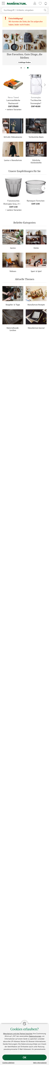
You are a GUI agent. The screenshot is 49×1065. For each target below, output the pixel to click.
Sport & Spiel (36, 271)
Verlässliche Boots (36, 137)
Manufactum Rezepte (36, 304)
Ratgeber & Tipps (13, 304)
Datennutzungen (35, 1036)
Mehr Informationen (40, 1063)
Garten (13, 248)
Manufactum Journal (36, 328)
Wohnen (13, 271)
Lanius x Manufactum (13, 160)
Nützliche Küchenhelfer (36, 161)
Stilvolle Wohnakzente (13, 137)
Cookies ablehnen (8, 1063)
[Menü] (3, 3)
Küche (36, 248)
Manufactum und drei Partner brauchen (17, 1034)
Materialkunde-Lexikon (13, 329)
